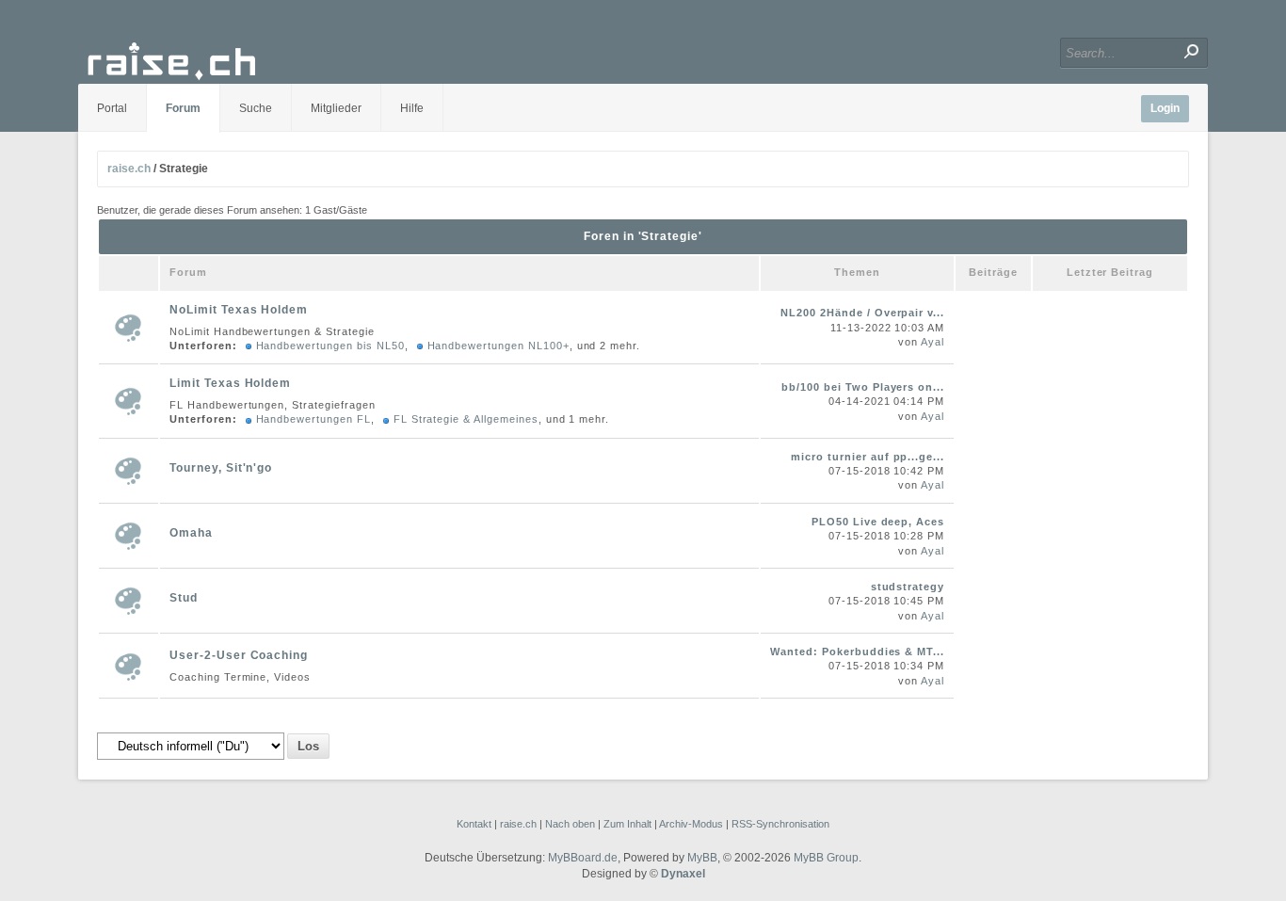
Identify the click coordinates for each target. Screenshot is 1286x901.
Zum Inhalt (627, 823)
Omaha (191, 532)
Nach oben (570, 823)
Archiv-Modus (691, 823)
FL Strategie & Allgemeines (466, 419)
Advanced (942, 52)
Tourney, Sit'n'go (220, 468)
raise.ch (129, 168)
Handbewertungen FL (313, 419)
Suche (255, 108)
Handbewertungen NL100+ (498, 345)
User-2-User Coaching (238, 655)
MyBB (702, 857)
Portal (112, 108)
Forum (183, 108)
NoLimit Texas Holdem (238, 309)
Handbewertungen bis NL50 (330, 345)
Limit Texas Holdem (230, 383)
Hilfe (412, 108)
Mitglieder (336, 108)
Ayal (932, 341)
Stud (183, 597)
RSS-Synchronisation (780, 823)
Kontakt (474, 823)
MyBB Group (826, 857)
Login (1165, 108)
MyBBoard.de (583, 857)
